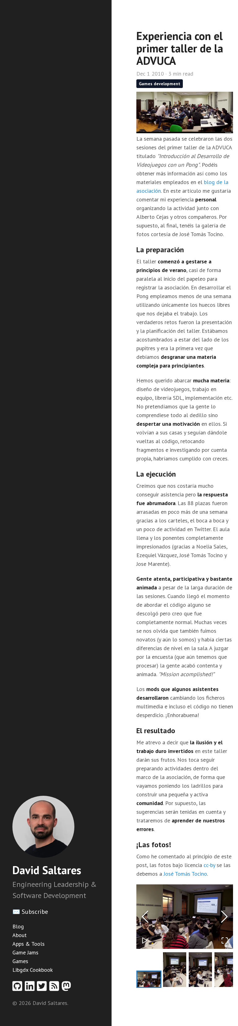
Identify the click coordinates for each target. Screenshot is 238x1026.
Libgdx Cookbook (32, 969)
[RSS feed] (55, 988)
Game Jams (25, 952)
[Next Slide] (224, 916)
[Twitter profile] (43, 988)
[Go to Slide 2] (174, 969)
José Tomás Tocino (185, 873)
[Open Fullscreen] (224, 940)
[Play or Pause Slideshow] (144, 940)
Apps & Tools (28, 943)
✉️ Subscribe (30, 912)
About (19, 935)
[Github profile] (18, 988)
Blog (18, 926)
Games (20, 961)
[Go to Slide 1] (148, 979)
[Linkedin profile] (31, 988)
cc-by (209, 865)
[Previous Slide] (145, 916)
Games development (159, 83)
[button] (184, 916)
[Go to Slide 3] (200, 969)
